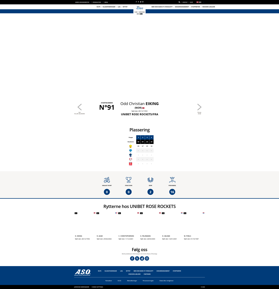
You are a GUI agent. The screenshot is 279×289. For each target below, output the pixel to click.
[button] (179, 2)
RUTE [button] (98, 7)
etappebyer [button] (195, 7)
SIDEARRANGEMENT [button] (182, 7)
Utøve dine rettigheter (166, 281)
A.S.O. (119, 281)
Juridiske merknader (81, 287)
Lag (121, 271)
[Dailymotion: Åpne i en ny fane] (140, 1)
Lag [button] (119, 7)
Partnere (147, 274)
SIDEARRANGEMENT (163, 271)
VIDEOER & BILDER (208, 7)
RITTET (128, 271)
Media (106, 2)
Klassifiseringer (109, 7)
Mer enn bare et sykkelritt (162, 7)
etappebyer (177, 271)
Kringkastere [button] (97, 2)
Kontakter (108, 281)
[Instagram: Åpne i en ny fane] (142, 1)
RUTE (99, 271)
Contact (185, 2)
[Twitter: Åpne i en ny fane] (138, 1)
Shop (191, 2)
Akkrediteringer (132, 281)
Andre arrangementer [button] (82, 2)
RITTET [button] (125, 7)
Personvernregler (148, 281)
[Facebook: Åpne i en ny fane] (136, 1)
